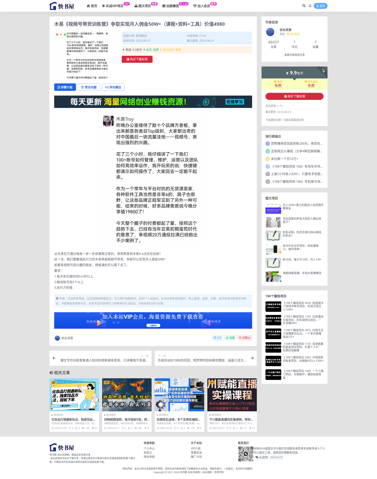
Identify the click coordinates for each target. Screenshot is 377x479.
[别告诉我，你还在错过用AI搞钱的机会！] (273, 236)
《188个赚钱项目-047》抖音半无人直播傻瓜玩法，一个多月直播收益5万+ (303, 333)
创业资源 (67, 338)
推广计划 (196, 456)
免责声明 (219, 472)
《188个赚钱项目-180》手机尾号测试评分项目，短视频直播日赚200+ (319, 181)
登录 (322, 6)
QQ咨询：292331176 (270, 457)
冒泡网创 (141, 35)
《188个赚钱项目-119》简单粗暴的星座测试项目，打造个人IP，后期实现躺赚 (303, 347)
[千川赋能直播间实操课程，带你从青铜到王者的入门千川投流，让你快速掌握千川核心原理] (232, 394)
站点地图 (207, 472)
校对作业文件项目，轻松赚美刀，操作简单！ (300, 247)
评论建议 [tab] (115, 87)
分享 (218, 337)
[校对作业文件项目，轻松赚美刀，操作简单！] (273, 249)
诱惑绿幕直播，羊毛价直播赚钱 (302, 273)
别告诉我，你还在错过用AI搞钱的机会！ (302, 233)
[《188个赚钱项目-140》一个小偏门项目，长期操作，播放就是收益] (273, 374)
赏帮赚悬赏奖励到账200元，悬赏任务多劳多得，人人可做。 (313, 143)
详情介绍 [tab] (66, 87)
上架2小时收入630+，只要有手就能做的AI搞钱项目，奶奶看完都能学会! (321, 174)
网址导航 (149, 456)
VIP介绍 (195, 448)
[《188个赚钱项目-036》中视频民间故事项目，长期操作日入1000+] (273, 361)
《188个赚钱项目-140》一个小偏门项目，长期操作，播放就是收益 (303, 374)
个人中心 (149, 448)
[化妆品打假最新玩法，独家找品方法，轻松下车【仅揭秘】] (74, 394)
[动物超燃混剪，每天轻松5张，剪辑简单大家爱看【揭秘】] (127, 394)
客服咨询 (196, 452)
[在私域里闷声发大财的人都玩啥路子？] (273, 222)
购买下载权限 (139, 59)
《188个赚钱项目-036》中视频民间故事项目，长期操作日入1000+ (303, 358)
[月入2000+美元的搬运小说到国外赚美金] (273, 208)
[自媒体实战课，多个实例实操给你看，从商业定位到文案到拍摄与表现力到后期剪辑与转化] (179, 394)
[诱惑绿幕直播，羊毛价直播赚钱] (273, 276)
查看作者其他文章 (294, 54)
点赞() (246, 337)
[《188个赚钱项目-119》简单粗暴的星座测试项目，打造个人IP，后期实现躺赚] (273, 347)
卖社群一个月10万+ (284, 159)
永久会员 (313, 81)
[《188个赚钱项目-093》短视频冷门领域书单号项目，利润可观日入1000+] (273, 306)
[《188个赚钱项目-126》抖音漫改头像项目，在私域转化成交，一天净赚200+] (273, 320)
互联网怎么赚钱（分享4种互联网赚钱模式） (301, 151)
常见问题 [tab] (91, 87)
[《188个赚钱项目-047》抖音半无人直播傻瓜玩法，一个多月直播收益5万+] (273, 333)
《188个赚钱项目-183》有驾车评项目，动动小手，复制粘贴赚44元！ (319, 166)
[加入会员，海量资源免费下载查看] (153, 322)
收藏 (232, 337)
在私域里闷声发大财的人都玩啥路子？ (302, 220)
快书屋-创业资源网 (190, 472)
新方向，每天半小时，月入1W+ (302, 259)
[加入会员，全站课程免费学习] (153, 101)
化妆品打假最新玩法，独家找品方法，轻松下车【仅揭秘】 (73, 421)
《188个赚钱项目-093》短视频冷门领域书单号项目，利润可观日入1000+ (303, 306)
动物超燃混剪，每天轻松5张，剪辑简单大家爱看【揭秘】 (125, 421)
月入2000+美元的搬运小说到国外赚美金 (303, 206)
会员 (279, 81)
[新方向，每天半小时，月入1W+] (273, 263)
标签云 (148, 452)
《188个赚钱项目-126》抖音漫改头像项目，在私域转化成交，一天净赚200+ (303, 320)
